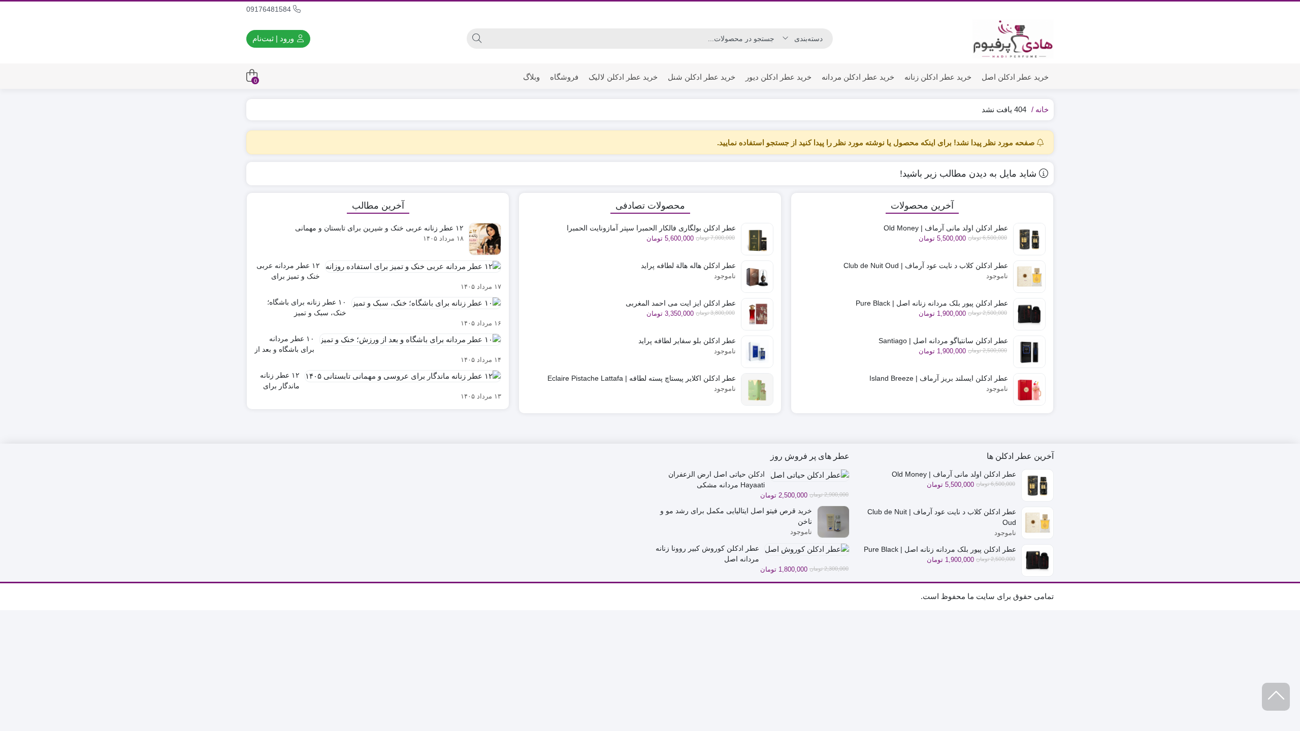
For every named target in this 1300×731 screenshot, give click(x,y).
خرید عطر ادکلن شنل (701, 77)
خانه (1042, 109)
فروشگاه (564, 77)
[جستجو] (477, 38)
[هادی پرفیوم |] (1013, 38)
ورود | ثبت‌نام (274, 38)
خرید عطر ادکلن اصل (1015, 77)
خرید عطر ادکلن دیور (778, 77)
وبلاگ (531, 77)
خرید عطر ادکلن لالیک (623, 77)
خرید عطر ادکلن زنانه (937, 77)
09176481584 (269, 9)
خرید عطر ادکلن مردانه (858, 77)
